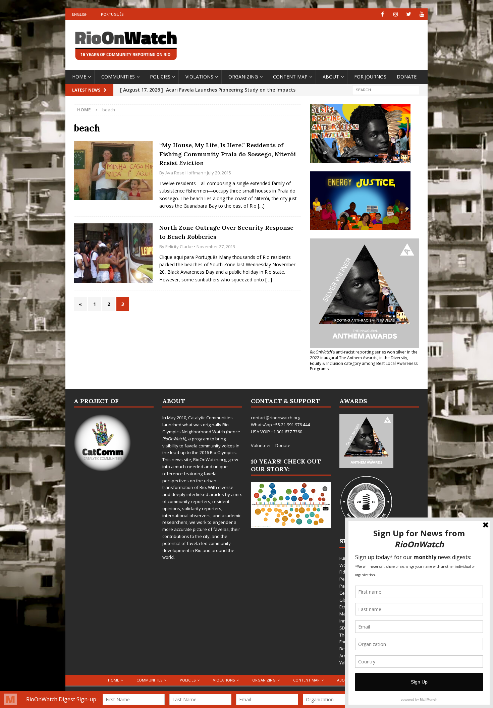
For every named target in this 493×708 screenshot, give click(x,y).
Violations (199, 76)
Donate (407, 76)
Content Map (290, 76)
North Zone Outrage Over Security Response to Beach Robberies (226, 232)
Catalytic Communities (210, 418)
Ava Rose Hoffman (184, 173)
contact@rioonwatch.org (275, 418)
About (331, 76)
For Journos (370, 76)
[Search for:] (385, 89)
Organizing (243, 76)
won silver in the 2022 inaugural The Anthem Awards (364, 355)
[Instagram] (395, 14)
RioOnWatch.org (209, 459)
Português (112, 14)
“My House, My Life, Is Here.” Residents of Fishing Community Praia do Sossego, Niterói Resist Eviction (227, 154)
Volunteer (261, 445)
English (80, 14)
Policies (160, 76)
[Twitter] (409, 14)
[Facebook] (382, 14)
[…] (261, 206)
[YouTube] (422, 14)
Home (79, 76)
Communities (118, 76)
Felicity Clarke (179, 246)
